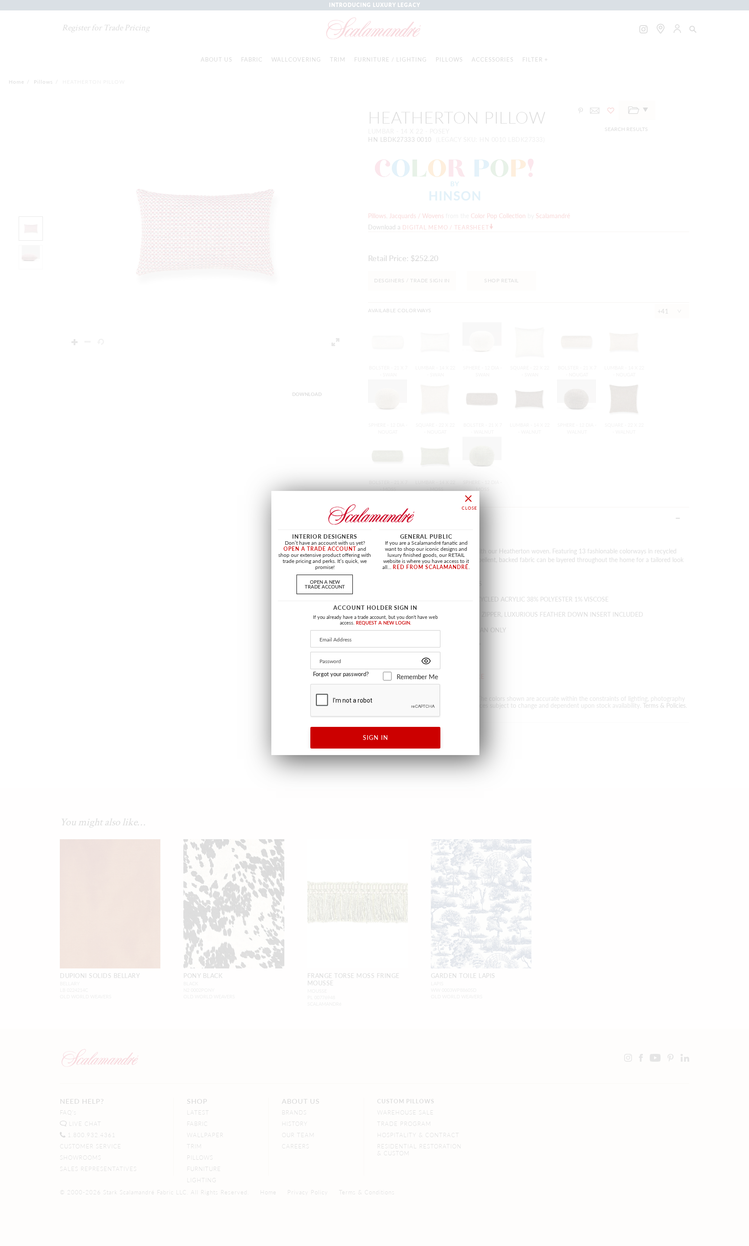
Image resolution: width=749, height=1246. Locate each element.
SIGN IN (375, 737)
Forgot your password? (341, 674)
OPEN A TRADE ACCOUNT (319, 549)
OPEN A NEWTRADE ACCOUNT (325, 584)
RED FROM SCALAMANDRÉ (431, 567)
